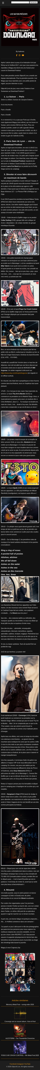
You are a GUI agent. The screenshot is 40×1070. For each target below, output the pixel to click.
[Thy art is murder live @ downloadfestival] (20, 424)
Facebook (13, 1064)
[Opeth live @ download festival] (20, 510)
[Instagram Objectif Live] (20, 55)
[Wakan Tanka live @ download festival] (25, 987)
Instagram (20, 1064)
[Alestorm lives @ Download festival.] (20, 472)
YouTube (27, 1064)
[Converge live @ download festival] (30, 964)
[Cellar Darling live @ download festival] (20, 242)
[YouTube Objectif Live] (23, 55)
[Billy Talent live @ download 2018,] (20, 956)
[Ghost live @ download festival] (20, 589)
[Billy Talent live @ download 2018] (20, 293)
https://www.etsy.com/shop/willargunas (14, 373)
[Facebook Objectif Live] (17, 55)
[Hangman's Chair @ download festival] (20, 837)
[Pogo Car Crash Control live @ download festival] (20, 334)
